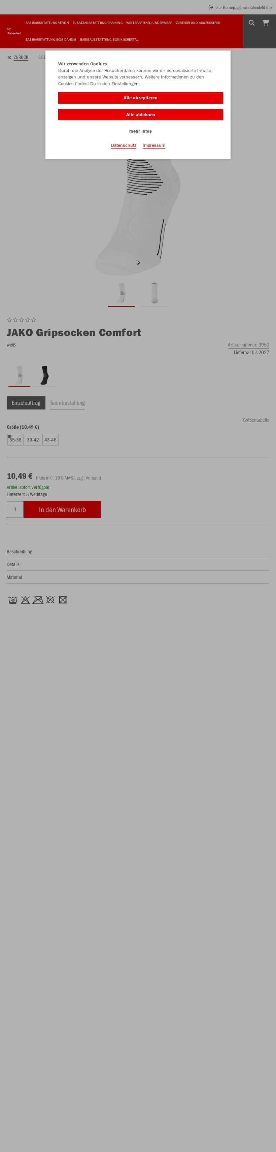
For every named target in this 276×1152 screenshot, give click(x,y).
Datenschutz (123, 145)
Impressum (154, 145)
